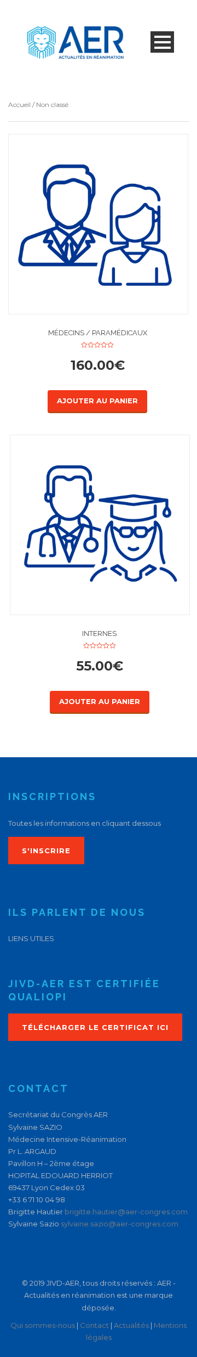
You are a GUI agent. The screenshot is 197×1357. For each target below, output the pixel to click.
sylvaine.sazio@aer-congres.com (119, 1223)
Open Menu (162, 42)
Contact (94, 1325)
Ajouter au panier (97, 400)
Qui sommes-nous (42, 1325)
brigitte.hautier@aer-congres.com (126, 1211)
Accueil (19, 104)
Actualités (131, 1325)
